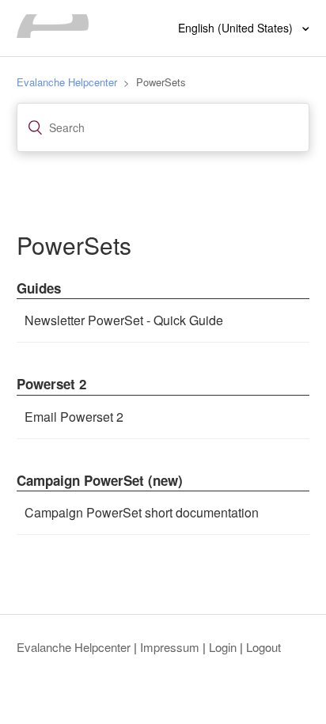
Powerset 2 (51, 383)
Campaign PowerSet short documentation (142, 512)
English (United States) (237, 28)
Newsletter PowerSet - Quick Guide (124, 320)
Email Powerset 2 (74, 416)
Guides (39, 288)
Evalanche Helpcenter (67, 81)
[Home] (53, 33)
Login (223, 647)
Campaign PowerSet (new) (100, 480)
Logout (263, 647)
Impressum (169, 647)
